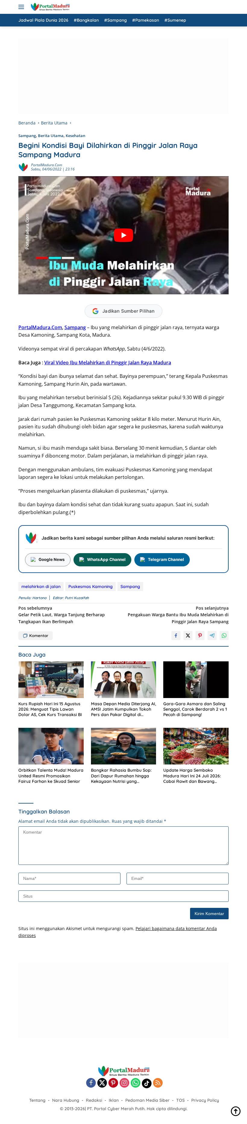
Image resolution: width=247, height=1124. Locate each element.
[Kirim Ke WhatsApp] (224, 635)
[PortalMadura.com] (49, 7)
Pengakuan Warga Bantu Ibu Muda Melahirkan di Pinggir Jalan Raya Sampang (178, 614)
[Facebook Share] (175, 635)
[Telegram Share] (212, 635)
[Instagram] (124, 1083)
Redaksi (94, 1100)
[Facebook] (91, 1083)
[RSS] (158, 1083)
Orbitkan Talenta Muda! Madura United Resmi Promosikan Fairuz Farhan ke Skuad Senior (50, 775)
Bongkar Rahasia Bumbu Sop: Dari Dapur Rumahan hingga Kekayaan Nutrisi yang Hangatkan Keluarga (121, 775)
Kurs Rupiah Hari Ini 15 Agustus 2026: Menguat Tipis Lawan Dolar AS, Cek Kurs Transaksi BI (50, 709)
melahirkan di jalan (41, 586)
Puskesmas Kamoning (90, 586)
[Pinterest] (113, 1083)
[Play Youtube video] (123, 235)
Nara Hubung (65, 1100)
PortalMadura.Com (40, 327)
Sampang (27, 135)
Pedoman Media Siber (147, 1100)
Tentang (37, 1100)
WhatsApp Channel (106, 559)
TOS (180, 1100)
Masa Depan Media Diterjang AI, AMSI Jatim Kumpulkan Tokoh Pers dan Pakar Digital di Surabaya (123, 709)
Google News (52, 559)
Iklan (114, 1100)
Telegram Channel (166, 559)
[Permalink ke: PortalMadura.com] (23, 167)
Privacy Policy (205, 1100)
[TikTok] (147, 1083)
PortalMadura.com (46, 164)
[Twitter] (102, 1083)
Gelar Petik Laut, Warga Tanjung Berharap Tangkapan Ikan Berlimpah (61, 614)
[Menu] (22, 7)
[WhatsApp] (135, 1083)
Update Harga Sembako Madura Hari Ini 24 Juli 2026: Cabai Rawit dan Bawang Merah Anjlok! (192, 775)
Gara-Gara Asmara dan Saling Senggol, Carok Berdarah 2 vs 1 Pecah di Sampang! (195, 709)
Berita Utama (51, 135)
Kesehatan (75, 135)
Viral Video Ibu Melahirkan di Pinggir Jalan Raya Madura (107, 362)
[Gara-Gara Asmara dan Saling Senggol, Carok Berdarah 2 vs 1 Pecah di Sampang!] (196, 679)
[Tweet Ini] (187, 635)
